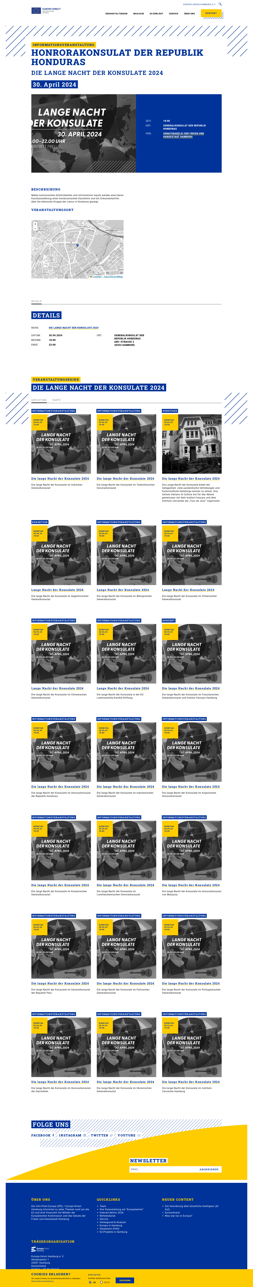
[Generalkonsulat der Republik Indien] (61, 444)
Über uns (189, 13)
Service (173, 13)
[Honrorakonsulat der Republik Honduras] (61, 752)
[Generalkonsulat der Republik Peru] (61, 949)
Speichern (124, 1280)
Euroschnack (172, 1212)
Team (103, 1206)
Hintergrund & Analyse (113, 1222)
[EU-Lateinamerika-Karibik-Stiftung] (126, 654)
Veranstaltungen (116, 13)
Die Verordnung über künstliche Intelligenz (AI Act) (191, 1208)
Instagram (71, 1135)
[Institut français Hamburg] (192, 654)
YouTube (127, 1135)
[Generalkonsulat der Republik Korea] (61, 850)
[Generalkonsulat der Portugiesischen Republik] (192, 949)
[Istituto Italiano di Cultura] (192, 444)
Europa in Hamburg (111, 1225)
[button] (77, 246)
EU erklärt (156, 13)
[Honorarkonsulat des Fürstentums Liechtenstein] (126, 850)
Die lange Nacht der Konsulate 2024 (74, 327)
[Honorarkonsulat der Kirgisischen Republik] (192, 752)
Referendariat (108, 1215)
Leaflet (96, 276)
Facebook (41, 1135)
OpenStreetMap (113, 276)
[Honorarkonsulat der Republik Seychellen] (61, 1047)
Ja (94, 1282)
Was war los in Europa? (178, 1215)
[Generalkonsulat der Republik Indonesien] (126, 752)
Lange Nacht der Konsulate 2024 (57, 590)
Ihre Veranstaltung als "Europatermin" (121, 1209)
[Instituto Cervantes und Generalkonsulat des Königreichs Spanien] (192, 1047)
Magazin (138, 13)
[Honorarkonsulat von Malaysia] (192, 850)
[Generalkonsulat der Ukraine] (126, 1047)
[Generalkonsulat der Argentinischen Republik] (61, 555)
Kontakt (211, 13)
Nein (107, 1282)
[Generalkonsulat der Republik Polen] (126, 949)
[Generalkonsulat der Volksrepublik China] (61, 654)
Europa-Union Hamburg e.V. (199, 4)
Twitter (100, 1135)
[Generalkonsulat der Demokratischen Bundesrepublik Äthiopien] (126, 555)
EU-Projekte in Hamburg (113, 1232)
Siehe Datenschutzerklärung (42, 1281)
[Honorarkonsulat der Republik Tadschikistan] (126, 444)
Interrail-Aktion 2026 (112, 1212)
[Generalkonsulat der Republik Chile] (192, 555)
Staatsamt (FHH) (109, 1228)
